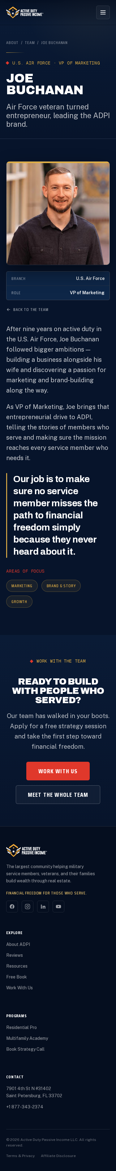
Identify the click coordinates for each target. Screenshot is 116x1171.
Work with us (57, 771)
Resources (17, 966)
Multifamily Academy (27, 1038)
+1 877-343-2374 (24, 1106)
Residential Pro (21, 1027)
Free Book (16, 976)
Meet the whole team (58, 795)
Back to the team (30, 309)
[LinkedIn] (43, 906)
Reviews (14, 955)
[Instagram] (27, 906)
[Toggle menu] (103, 12)
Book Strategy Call (25, 1049)
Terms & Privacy (20, 1156)
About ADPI (18, 944)
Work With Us (19, 987)
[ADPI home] (25, 12)
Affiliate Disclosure (58, 1156)
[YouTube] (58, 906)
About (12, 42)
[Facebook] (12, 906)
